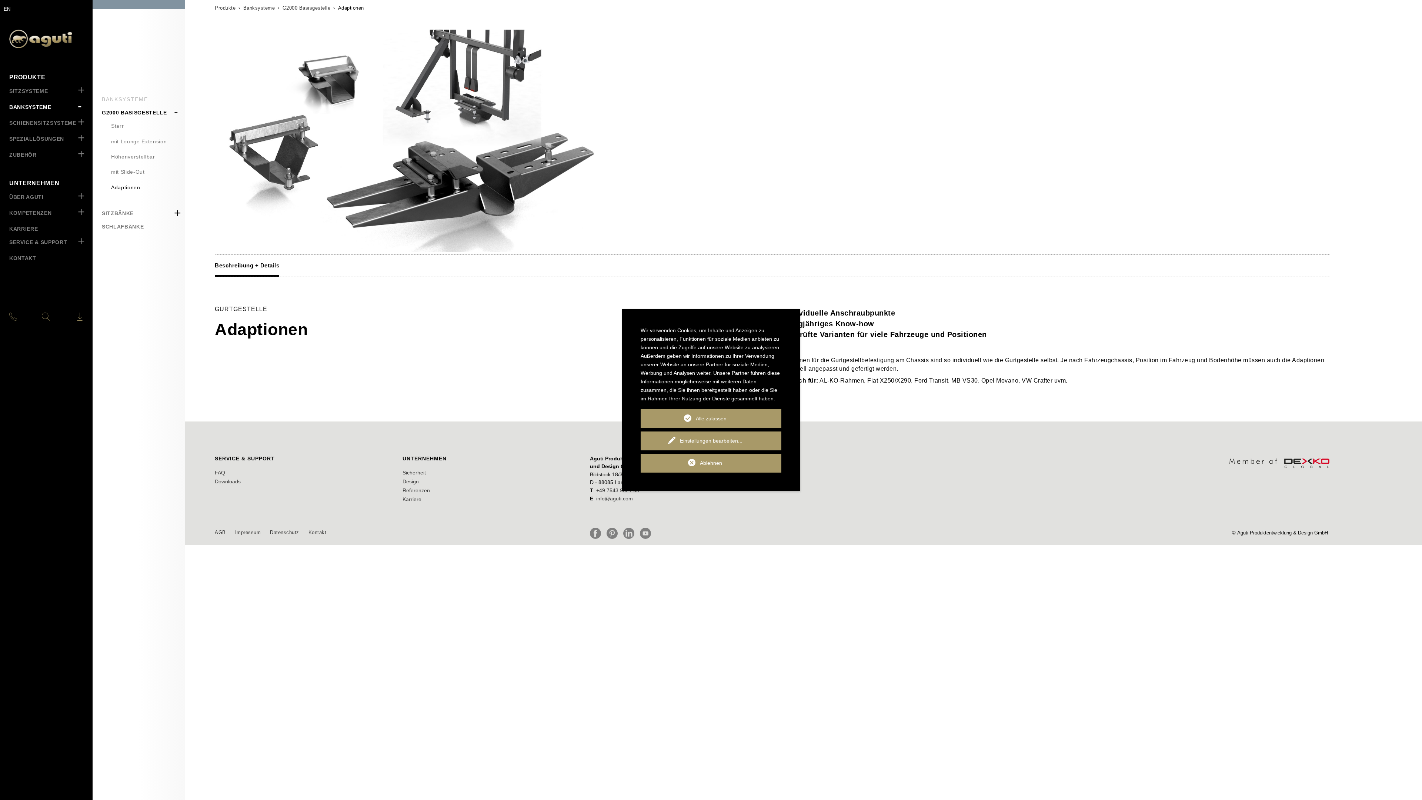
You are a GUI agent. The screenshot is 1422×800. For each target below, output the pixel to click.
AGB (220, 532)
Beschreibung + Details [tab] (247, 265)
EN (7, 9)
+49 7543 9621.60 (617, 490)
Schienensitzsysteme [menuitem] (42, 123)
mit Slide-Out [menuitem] (128, 172)
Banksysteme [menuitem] (30, 107)
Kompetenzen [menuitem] (30, 213)
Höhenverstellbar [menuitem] (133, 157)
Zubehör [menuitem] (23, 155)
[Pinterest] (614, 533)
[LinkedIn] (630, 533)
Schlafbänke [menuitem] (123, 227)
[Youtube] (647, 533)
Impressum (248, 532)
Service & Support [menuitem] (38, 242)
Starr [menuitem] (117, 126)
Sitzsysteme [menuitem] (28, 91)
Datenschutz (284, 532)
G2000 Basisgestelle (307, 8)
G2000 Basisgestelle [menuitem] (134, 113)
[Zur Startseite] (46, 39)
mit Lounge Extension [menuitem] (139, 141)
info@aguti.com (614, 498)
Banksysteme (259, 8)
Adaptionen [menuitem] (125, 187)
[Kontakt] (21, 316)
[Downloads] (70, 316)
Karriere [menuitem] (23, 229)
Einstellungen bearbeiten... (711, 441)
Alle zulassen (711, 418)
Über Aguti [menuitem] (26, 197)
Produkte (225, 8)
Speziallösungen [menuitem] (36, 139)
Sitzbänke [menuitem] (118, 213)
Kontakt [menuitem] (22, 258)
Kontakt (317, 532)
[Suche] (46, 316)
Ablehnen (711, 463)
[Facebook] (597, 533)
